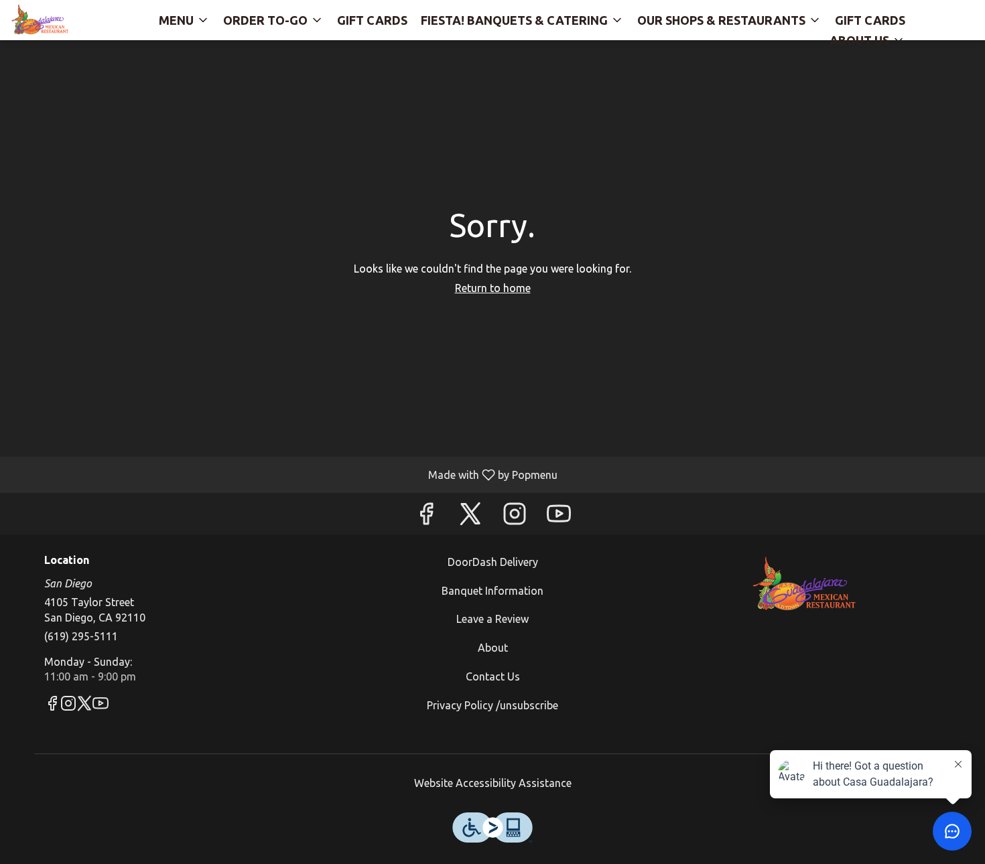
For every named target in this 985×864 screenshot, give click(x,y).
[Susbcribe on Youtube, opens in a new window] (559, 517)
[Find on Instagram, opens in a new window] (515, 517)
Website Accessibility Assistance (493, 783)
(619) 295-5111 (81, 636)
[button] (184, 17)
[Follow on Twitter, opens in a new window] (470, 517)
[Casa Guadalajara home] (71, 20)
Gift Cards (372, 20)
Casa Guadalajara (805, 585)
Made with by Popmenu (283, 474)
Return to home (493, 288)
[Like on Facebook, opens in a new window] (426, 517)
